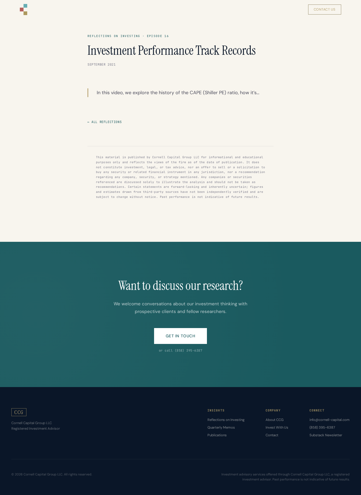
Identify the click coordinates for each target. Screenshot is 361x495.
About (269, 9)
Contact (272, 435)
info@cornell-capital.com (329, 419)
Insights (244, 9)
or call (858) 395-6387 (180, 350)
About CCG (275, 419)
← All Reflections (104, 122)
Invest (291, 9)
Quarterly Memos (221, 427)
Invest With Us (277, 427)
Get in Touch (180, 336)
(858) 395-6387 (322, 427)
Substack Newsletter (325, 435)
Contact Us (325, 9)
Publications (217, 435)
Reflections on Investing (225, 419)
